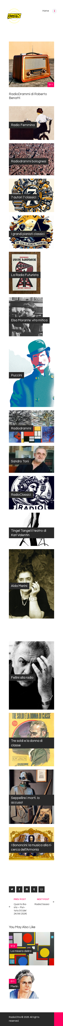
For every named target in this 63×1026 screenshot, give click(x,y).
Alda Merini (19, 586)
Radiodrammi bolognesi (28, 161)
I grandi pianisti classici (28, 234)
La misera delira (20, 951)
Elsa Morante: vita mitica (29, 320)
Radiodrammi (21, 428)
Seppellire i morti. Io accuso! (25, 800)
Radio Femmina (23, 125)
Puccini (16, 375)
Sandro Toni (20, 461)
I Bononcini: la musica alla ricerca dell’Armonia (31, 847)
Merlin (14, 986)
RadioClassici (21, 494)
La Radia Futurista (24, 275)
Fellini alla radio (22, 677)
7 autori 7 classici (23, 197)
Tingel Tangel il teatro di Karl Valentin (28, 533)
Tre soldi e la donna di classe (26, 743)
